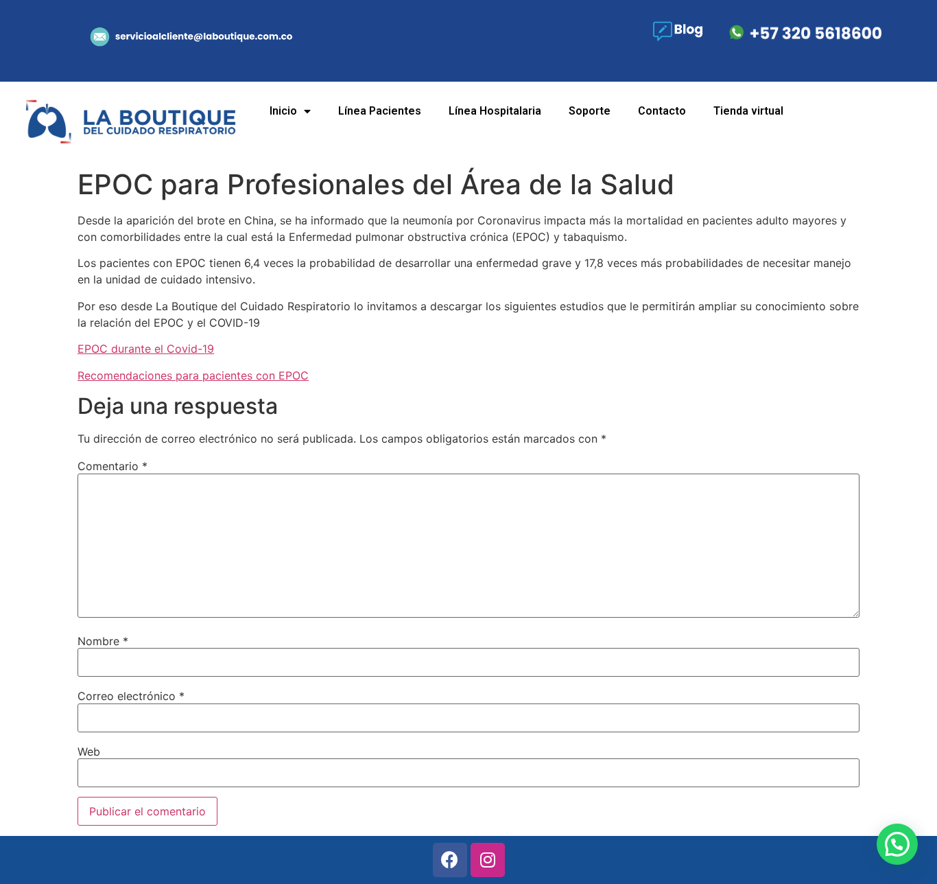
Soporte (589, 110)
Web (89, 751)
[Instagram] (488, 860)
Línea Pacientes (379, 110)
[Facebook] (450, 860)
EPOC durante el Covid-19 (146, 349)
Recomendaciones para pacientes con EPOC (193, 375)
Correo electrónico (131, 695)
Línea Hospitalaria (495, 110)
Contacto (662, 110)
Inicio (283, 110)
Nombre (103, 641)
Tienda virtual (748, 110)
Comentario (112, 466)
